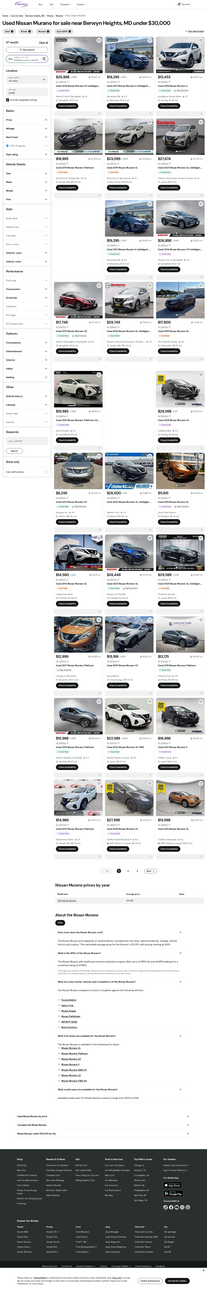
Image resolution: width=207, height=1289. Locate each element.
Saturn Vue (67, 1005)
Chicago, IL (139, 1165)
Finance (80, 4)
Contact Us (67, 1266)
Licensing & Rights (120, 1266)
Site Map (109, 1195)
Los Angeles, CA (141, 1175)
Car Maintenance (113, 1190)
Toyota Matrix (68, 999)
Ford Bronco (82, 1236)
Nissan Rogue (68, 1010)
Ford (78, 1226)
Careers (103, 1266)
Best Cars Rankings (55, 1180)
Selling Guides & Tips (85, 1180)
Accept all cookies (177, 1280)
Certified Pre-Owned (27, 1175)
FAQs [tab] (60, 922)
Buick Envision (69, 1027)
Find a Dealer (23, 1185)
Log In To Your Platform (174, 1170)
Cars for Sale (17, 15)
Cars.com (116, 1278)
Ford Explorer (82, 1251)
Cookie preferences (150, 1280)
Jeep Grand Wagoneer (116, 1246)
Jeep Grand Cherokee (115, 1236)
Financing (21, 1203)
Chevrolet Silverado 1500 (146, 1236)
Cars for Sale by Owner (27, 1180)
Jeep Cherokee (112, 1251)
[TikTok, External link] (165, 1207)
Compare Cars (53, 1175)
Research (65, 4)
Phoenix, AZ (139, 1180)
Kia (165, 1226)
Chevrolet (139, 1226)
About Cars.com (49, 1266)
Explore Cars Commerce (174, 1165)
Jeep (107, 1226)
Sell (51, 4)
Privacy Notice (40, 1278)
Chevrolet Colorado (144, 1251)
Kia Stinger (169, 1241)
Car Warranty (111, 1180)
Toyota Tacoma (24, 1241)
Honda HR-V (52, 1251)
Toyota (20, 1226)
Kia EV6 (167, 1251)
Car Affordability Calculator (117, 1170)
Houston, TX (139, 1170)
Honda (49, 1226)
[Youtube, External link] (177, 1207)
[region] (103, 1278)
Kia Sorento (169, 1236)
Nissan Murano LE (71, 1075)
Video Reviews (53, 1195)
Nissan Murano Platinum (74, 1053)
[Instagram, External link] (182, 1207)
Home (5, 15)
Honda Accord (53, 1241)
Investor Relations (84, 1266)
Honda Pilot (51, 1246)
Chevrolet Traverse (143, 1241)
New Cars (21, 1170)
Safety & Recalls (53, 1185)
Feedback (160, 1266)
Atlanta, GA (139, 1185)
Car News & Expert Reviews (59, 1170)
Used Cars (22, 1165)
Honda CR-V (52, 1231)
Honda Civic (51, 1236)
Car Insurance (111, 1185)
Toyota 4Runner (24, 1251)
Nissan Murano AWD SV (74, 1069)
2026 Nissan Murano (67, 900)
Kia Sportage (170, 1231)
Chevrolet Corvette (144, 1231)
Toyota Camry (23, 1246)
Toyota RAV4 (22, 1231)
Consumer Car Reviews (57, 1165)
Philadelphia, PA (141, 1190)
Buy (40, 4)
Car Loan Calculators (114, 1165)
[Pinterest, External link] (188, 1207)
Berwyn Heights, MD (35, 15)
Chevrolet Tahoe (142, 1246)
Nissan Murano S (70, 1064)
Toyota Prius (22, 1236)
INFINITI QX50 (69, 1021)
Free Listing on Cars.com (87, 1175)
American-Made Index (56, 1190)
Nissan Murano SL (71, 1048)
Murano (59, 15)
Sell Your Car (81, 1165)
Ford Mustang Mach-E (86, 1246)
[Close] (203, 1270)
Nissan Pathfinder (70, 1016)
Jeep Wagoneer (112, 1241)
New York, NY (140, 1195)
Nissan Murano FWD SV (74, 1080)
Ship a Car (109, 1175)
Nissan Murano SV (71, 1058)
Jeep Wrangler (112, 1231)
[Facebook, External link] (171, 1207)
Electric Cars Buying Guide (29, 1198)
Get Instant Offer (83, 1170)
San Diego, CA (140, 1200)
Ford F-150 (81, 1241)
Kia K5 (167, 1246)
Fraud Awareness (143, 1266)
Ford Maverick (82, 1231)
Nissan (50, 15)
